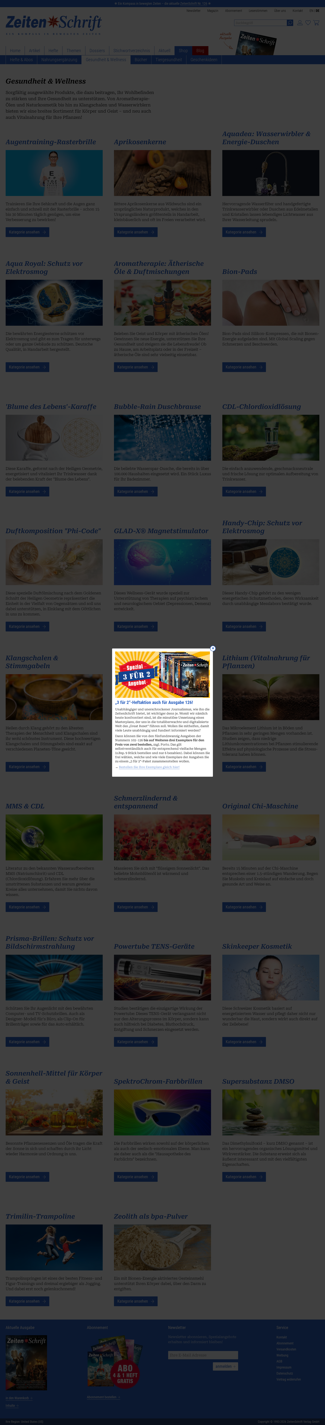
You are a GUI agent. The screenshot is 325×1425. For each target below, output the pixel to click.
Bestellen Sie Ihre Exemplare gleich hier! (149, 767)
